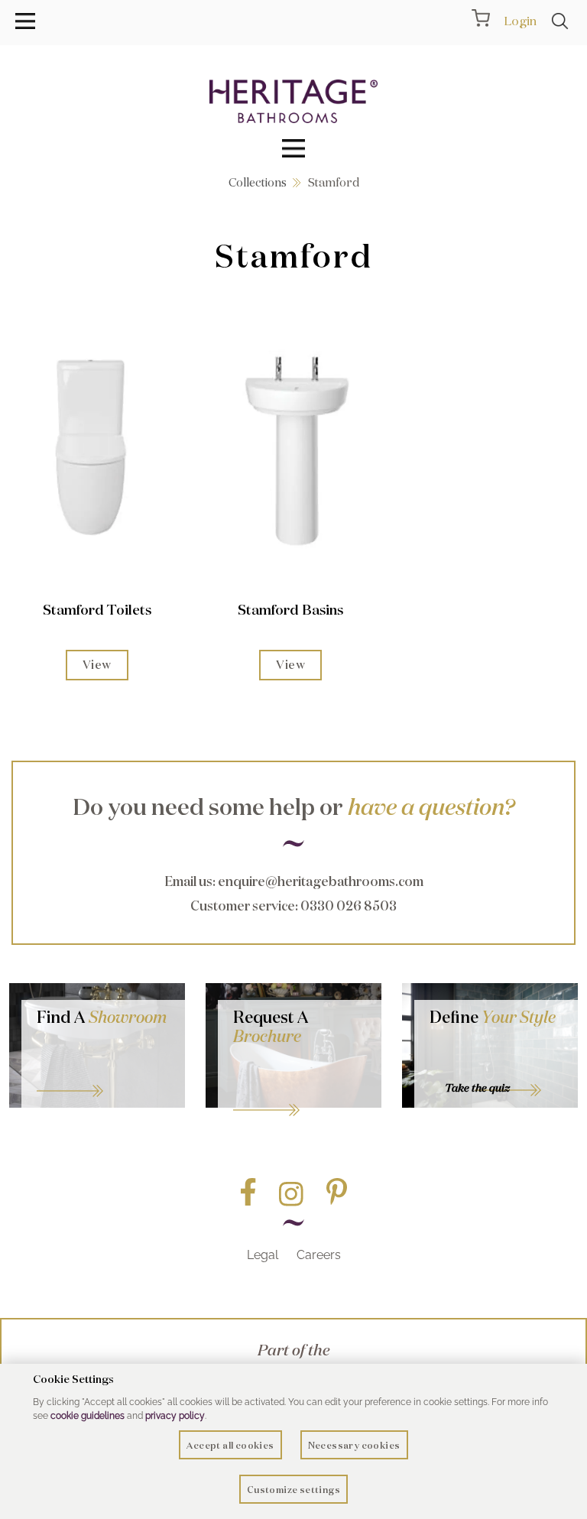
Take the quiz (477, 1088)
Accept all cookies (230, 1445)
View (97, 664)
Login (520, 20)
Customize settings (293, 1489)
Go (299, 1091)
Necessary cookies (354, 1445)
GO (103, 1072)
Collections (258, 182)
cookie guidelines (87, 1415)
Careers (319, 1255)
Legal (262, 1255)
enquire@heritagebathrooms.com (320, 881)
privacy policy (175, 1415)
